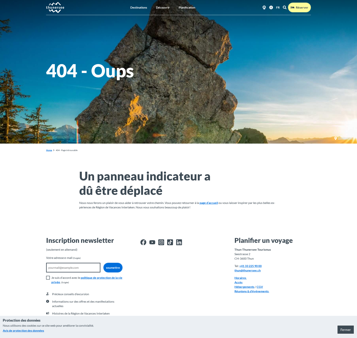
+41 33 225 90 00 (250, 266)
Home (49, 150)
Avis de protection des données (23, 330)
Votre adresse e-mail (63, 257)
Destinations (138, 7)
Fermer (345, 330)
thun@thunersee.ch (247, 270)
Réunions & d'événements (251, 291)
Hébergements (244, 286)
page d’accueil (209, 202)
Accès (238, 282)
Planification (187, 7)
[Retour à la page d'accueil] (55, 7)
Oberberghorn (345, 138)
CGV (260, 286)
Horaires (240, 278)
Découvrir (163, 7)
